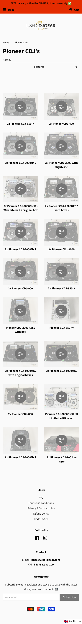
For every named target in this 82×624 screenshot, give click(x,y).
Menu (10, 10)
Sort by (7, 60)
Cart (76, 10)
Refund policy (41, 514)
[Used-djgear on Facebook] (37, 539)
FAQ (41, 498)
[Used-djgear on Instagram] (45, 539)
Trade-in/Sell (41, 519)
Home (6, 42)
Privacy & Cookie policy (41, 508)
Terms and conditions (41, 503)
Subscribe (69, 597)
